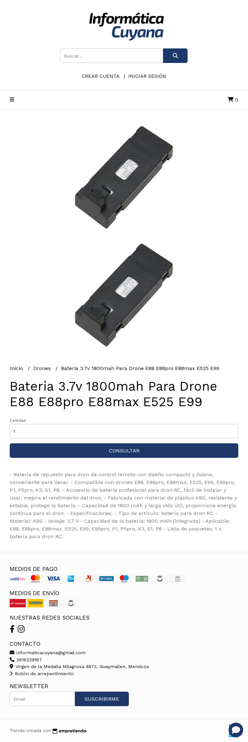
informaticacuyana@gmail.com (50, 652)
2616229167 (28, 659)
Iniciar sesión (147, 76)
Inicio (17, 368)
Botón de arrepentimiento (43, 673)
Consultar (124, 451)
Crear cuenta (100, 76)
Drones (42, 368)
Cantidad (18, 420)
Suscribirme (102, 699)
